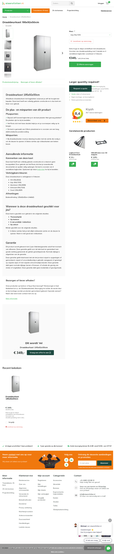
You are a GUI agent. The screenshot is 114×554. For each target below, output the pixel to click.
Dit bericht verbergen (94, 548)
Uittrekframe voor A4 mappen (99, 154)
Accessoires (57, 480)
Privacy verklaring (25, 508)
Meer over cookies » (57, 552)
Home (4, 17)
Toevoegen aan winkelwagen (72, 164)
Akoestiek (56, 484)
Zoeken (72, 3)
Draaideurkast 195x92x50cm (12, 397)
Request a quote (80, 88)
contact (12, 454)
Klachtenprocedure (26, 512)
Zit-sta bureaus (57, 10)
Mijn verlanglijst (43, 494)
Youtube (66, 465)
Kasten (55, 498)
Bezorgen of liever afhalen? (31, 82)
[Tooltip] (101, 91)
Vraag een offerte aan (39, 353)
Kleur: (72, 31)
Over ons (22, 484)
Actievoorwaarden (26, 515)
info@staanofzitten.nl (87, 494)
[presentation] (62, 53)
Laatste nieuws (24, 527)
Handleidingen (24, 523)
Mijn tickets (42, 490)
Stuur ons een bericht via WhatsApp (93, 487)
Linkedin (71, 460)
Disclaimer (22, 504)
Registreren (42, 480)
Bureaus (56, 488)
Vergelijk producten (41, 499)
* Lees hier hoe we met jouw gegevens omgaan (94, 467)
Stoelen (56, 502)
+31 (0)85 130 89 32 (87, 480)
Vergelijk (11, 422)
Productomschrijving (10, 82)
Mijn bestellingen (42, 485)
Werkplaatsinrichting (60, 510)
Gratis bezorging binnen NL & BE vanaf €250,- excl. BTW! (91, 446)
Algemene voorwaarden (24, 489)
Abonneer (104, 463)
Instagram (66, 460)
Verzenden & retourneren (23, 495)
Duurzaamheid (24, 519)
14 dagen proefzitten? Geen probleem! (19, 446)
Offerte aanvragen (86, 64)
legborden (41, 169)
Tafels (55, 506)
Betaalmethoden (25, 500)
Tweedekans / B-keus (40, 10)
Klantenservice (106, 11)
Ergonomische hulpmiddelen (58, 493)
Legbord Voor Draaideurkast (74, 154)
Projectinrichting (73, 10)
